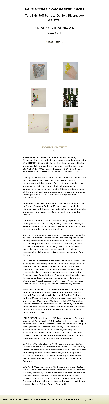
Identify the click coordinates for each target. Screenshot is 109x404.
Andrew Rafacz (18, 399)
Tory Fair (31, 15)
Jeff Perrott (47, 15)
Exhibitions (47, 399)
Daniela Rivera (67, 15)
